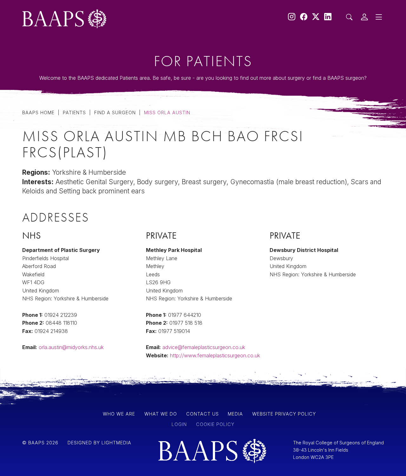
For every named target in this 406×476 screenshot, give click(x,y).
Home (39, 64)
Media (40, 111)
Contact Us (51, 145)
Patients (44, 78)
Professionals (56, 95)
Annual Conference (68, 159)
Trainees (45, 128)
